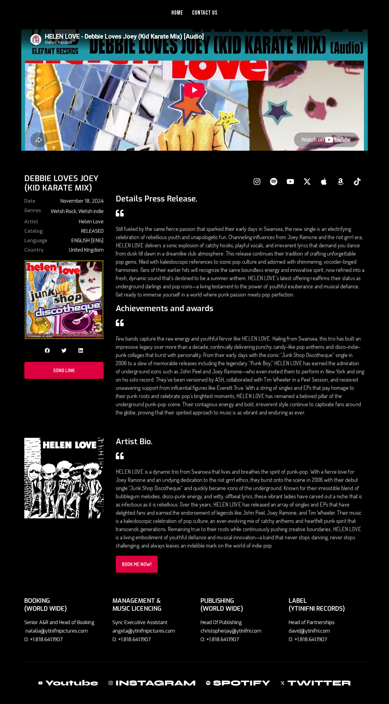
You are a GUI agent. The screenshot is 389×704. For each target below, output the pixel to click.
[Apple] (323, 181)
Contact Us (205, 12)
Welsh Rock (63, 211)
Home (177, 12)
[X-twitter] (307, 181)
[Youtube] (290, 181)
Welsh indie (91, 211)
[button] (47, 350)
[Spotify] (273, 181)
